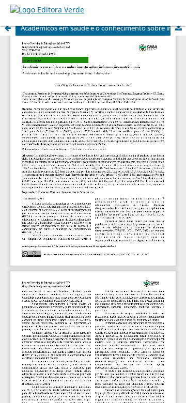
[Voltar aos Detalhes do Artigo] (8, 28)
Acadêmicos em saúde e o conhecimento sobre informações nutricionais (103, 28)
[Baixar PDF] (178, 28)
